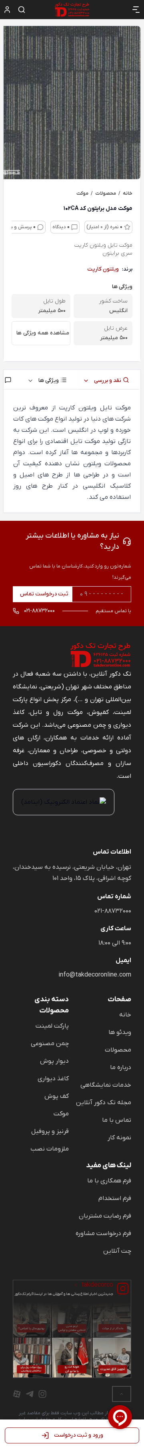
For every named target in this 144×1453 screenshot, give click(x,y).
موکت (61, 1114)
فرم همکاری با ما (109, 1181)
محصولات (118, 1050)
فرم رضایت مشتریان (105, 1216)
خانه (125, 1015)
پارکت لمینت (52, 1026)
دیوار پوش (54, 1061)
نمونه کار (119, 1138)
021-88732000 (112, 911)
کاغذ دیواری (53, 1079)
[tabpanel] (72, 452)
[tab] (109, 379)
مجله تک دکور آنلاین (103, 1103)
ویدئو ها (119, 1032)
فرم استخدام (114, 1198)
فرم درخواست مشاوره (103, 1234)
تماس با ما (116, 1120)
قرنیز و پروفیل (50, 1131)
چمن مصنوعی (50, 1044)
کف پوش (56, 1096)
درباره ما (120, 1067)
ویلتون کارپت (103, 269)
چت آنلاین (117, 1251)
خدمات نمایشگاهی (105, 1085)
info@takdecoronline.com (94, 975)
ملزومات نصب (49, 1149)
